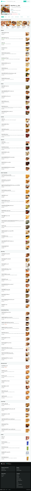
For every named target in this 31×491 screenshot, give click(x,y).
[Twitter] (2, 489)
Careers (2, 476)
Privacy (17, 485)
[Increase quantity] (5, 25)
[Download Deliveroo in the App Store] (3, 463)
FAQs (17, 481)
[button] (3, 25)
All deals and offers (19, 470)
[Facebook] (1, 489)
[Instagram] (4, 489)
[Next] (30, 25)
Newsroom (18, 476)
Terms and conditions (19, 484)
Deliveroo (3, 1)
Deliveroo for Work (4, 470)
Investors (18, 477)
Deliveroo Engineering (19, 480)
